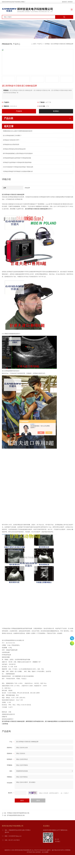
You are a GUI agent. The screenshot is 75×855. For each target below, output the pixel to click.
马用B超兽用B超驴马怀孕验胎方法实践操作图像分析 (18, 171)
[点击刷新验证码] (32, 792)
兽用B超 (47, 44)
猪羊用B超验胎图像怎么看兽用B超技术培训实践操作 (18, 153)
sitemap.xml (31, 852)
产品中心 (39, 44)
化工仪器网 (45, 852)
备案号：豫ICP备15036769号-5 (56, 850)
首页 (34, 44)
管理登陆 (67, 850)
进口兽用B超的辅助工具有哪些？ (12, 135)
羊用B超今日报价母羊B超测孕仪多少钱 (18, 813)
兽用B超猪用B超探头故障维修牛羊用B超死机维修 (17, 158)
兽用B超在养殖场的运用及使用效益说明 (14, 149)
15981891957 (72, 638)
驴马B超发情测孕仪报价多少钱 (16, 815)
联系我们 (70, 1)
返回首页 (64, 1)
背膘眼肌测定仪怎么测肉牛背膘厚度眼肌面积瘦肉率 (17, 131)
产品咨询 (19, 111)
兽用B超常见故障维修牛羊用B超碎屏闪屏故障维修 (17, 162)
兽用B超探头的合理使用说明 (11, 144)
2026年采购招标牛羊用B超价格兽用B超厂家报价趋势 (18, 167)
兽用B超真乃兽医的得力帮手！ (11, 140)
